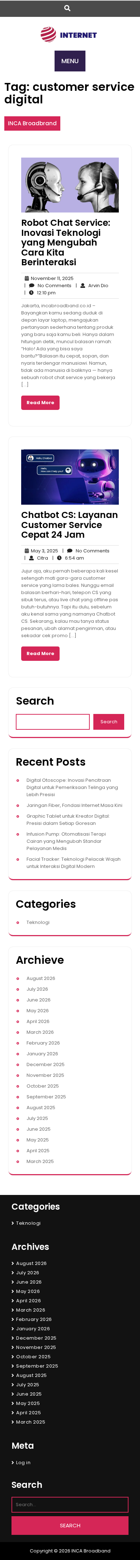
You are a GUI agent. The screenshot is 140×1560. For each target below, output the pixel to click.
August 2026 (41, 978)
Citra (36, 558)
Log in (23, 1462)
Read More (40, 402)
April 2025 (38, 1150)
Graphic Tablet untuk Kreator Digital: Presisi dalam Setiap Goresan (68, 820)
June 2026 (39, 999)
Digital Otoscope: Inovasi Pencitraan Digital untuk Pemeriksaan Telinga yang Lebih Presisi (72, 787)
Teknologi (38, 922)
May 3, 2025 (43, 551)
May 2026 (38, 1010)
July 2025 (37, 1118)
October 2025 (43, 1086)
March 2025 (40, 1161)
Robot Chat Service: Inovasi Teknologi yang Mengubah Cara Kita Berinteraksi (65, 242)
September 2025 (46, 1096)
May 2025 (38, 1139)
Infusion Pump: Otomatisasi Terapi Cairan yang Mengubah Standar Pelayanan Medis (66, 841)
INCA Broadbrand (32, 123)
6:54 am (68, 558)
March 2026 (40, 1032)
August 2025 (41, 1107)
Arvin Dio (92, 285)
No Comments (47, 285)
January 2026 (42, 1053)
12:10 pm (40, 292)
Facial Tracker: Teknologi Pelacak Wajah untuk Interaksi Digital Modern (74, 863)
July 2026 (37, 989)
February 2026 (43, 1043)
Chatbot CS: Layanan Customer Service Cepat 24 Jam (69, 525)
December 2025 (46, 1064)
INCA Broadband (91, 1550)
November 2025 (45, 1075)
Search (35, 701)
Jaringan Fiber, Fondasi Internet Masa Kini (74, 805)
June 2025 (39, 1129)
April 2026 (38, 1021)
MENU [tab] (70, 60)
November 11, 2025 (51, 278)
